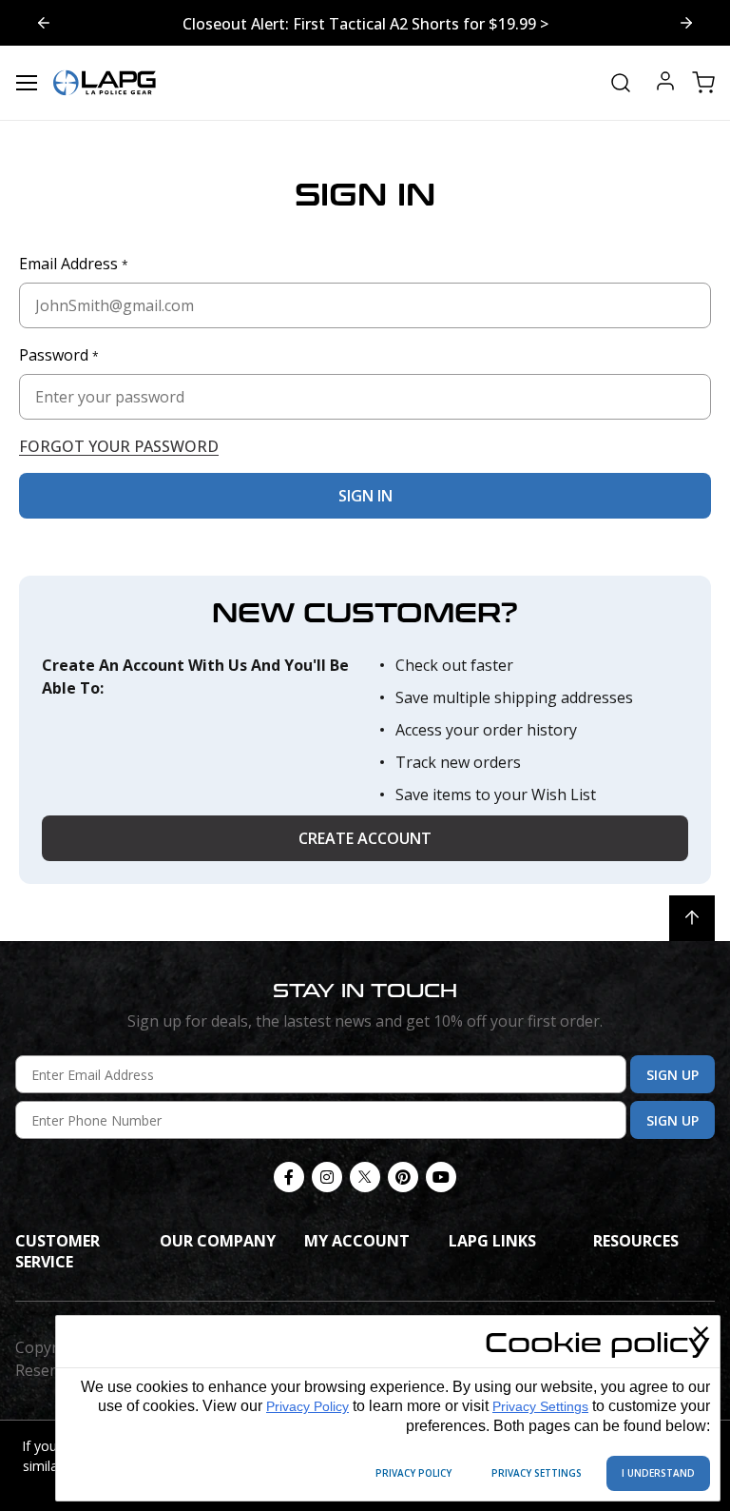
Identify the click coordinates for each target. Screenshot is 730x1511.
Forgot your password (119, 446)
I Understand (658, 1473)
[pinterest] (403, 1177)
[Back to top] (692, 918)
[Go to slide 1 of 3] (686, 23)
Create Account (365, 838)
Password (59, 354)
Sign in (365, 495)
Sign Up (672, 1075)
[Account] (665, 83)
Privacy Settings (540, 1406)
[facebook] (289, 1177)
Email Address (73, 263)
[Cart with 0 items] (703, 82)
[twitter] (365, 1177)
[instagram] (327, 1177)
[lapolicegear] (104, 83)
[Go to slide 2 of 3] (44, 23)
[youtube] (441, 1177)
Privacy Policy (307, 1406)
